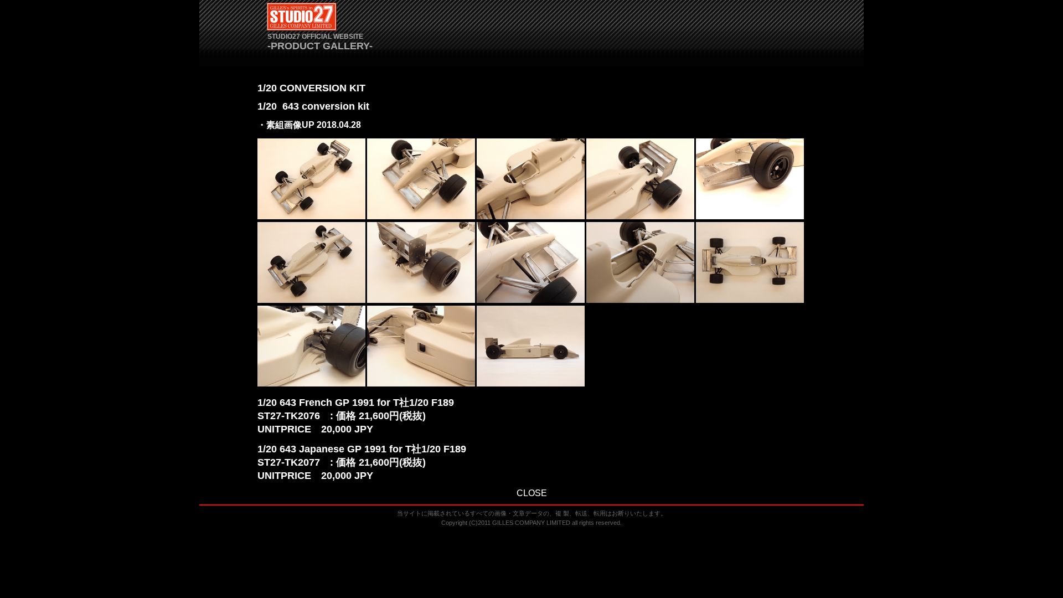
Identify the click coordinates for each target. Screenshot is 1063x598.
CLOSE (532, 493)
